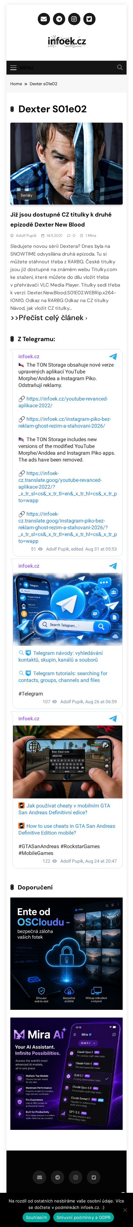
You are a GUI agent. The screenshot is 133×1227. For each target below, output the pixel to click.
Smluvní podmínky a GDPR (83, 1217)
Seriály (26, 195)
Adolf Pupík (26, 235)
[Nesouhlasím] (125, 1210)
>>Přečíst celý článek (47, 317)
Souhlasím (36, 1217)
